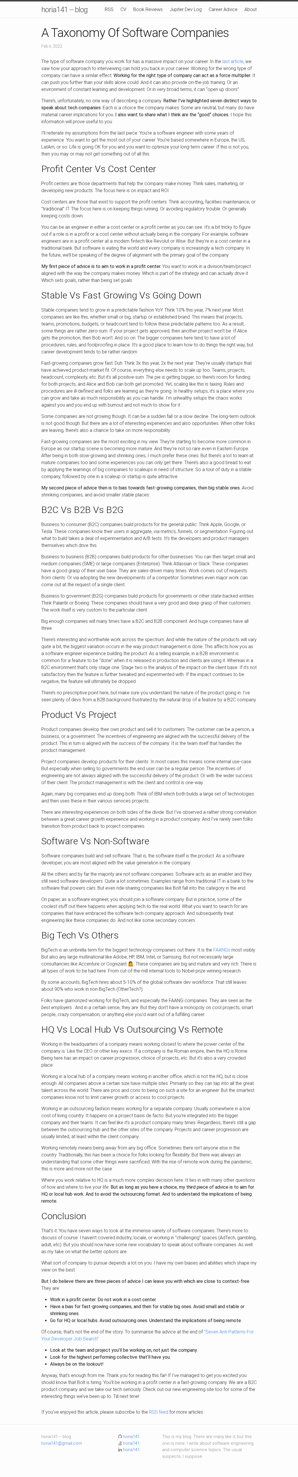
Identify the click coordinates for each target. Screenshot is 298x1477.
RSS (109, 9)
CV (123, 9)
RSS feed (158, 1412)
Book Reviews (148, 9)
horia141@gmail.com (61, 1443)
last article (232, 61)
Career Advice (223, 9)
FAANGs (221, 950)
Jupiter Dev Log (186, 9)
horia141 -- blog (64, 9)
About (250, 9)
